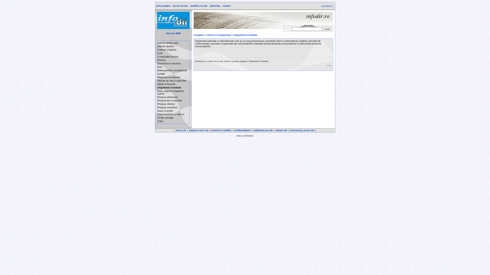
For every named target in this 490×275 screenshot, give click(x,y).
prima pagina (163, 6)
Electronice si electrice (169, 63)
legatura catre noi (198, 130)
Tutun (160, 121)
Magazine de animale (169, 77)
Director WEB (173, 33)
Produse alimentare (168, 97)
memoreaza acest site (302, 130)
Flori (160, 67)
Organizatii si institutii (245, 35)
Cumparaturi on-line (168, 56)
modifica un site (198, 6)
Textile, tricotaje (166, 117)
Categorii (199, 35)
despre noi (281, 130)
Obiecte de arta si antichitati (172, 80)
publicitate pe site (263, 130)
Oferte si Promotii (166, 84)
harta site (181, 130)
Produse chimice (166, 104)
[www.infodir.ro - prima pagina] (173, 28)
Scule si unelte (165, 111)
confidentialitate (242, 130)
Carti (160, 53)
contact (226, 6)
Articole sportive (166, 46)
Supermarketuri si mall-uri (171, 114)
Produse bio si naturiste (170, 100)
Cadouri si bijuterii (167, 50)
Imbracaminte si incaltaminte (172, 70)
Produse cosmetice (167, 107)
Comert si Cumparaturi (218, 35)
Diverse (162, 60)
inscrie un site (180, 6)
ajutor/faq (214, 6)
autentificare (327, 6)
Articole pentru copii (168, 43)
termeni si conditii (220, 130)
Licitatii (161, 74)
